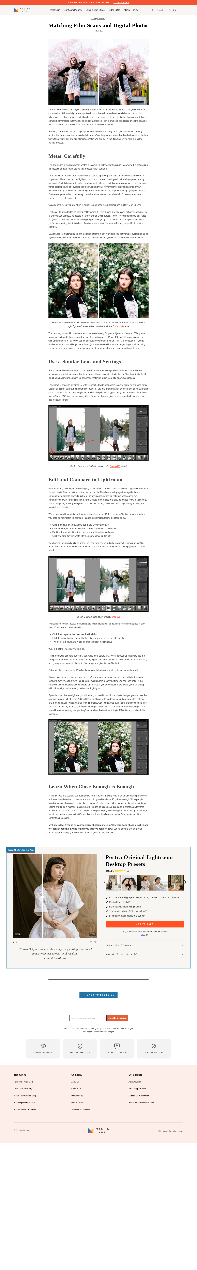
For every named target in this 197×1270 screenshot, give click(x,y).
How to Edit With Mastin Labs (141, 1103)
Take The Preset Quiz (23, 1082)
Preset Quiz (54, 10)
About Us (75, 1082)
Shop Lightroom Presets (24, 1103)
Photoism (101, 18)
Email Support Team (137, 1089)
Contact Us (76, 1089)
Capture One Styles (95, 10)
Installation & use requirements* (121, 954)
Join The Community (23, 1089)
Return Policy (77, 1103)
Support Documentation (138, 1096)
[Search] (153, 10)
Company (76, 1074)
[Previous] (105, 882)
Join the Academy (117, 1018)
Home (93, 18)
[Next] (185, 882)
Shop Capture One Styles (25, 1110)
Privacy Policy (77, 1096)
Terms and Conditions (80, 1110)
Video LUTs (114, 10)
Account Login (134, 1082)
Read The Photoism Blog (25, 1096)
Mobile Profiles (131, 10)
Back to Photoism (100, 995)
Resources (20, 1074)
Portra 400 (117, 326)
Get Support (135, 1074)
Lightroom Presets (73, 10)
